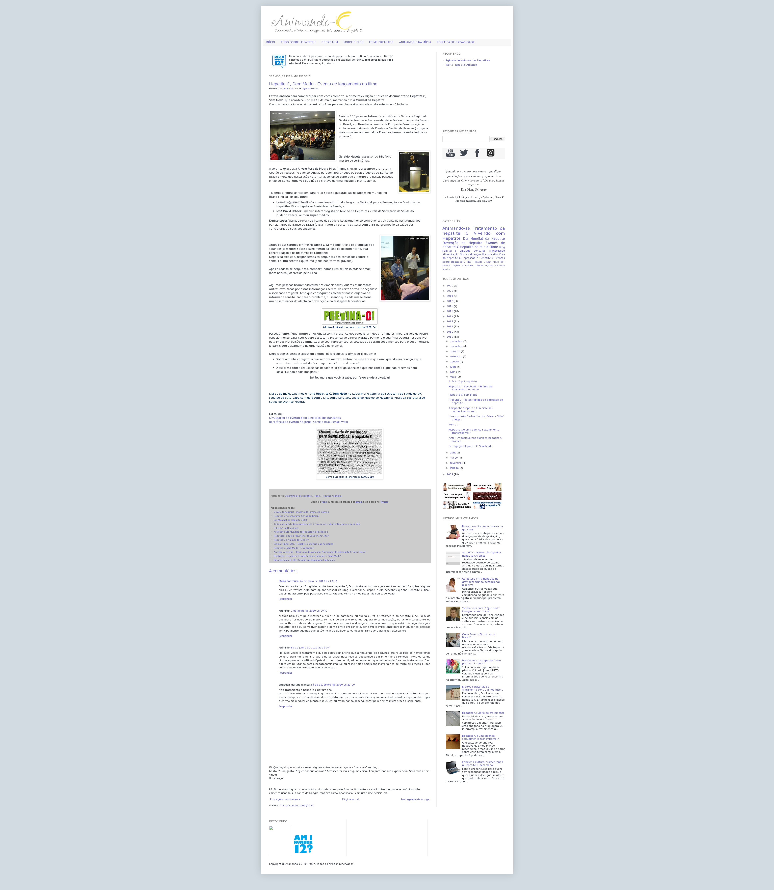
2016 (450, 306)
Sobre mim (330, 42)
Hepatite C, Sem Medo (463, 394)
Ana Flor (288, 88)
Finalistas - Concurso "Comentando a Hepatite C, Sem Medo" (307, 555)
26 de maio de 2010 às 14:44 (318, 581)
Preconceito (490, 254)
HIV (469, 261)
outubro (455, 351)
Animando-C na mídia (415, 42)
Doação (446, 265)
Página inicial (350, 799)
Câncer (479, 265)
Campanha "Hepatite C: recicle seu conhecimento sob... (471, 409)
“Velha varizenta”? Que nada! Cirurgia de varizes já (481, 609)
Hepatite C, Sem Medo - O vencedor (293, 547)
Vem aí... (454, 424)
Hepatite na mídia (331, 495)
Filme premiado (381, 42)
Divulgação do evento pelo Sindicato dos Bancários (305, 418)
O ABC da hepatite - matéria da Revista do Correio (301, 511)
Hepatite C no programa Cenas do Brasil (296, 515)
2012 (450, 326)
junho (454, 371)
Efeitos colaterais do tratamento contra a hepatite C (482, 688)
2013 (450, 321)
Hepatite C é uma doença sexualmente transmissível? (474, 431)
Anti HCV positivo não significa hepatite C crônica (475, 439)
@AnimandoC (311, 88)
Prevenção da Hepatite (462, 243)
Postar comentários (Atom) (297, 805)
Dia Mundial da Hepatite (298, 495)
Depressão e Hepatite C (477, 258)
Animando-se (456, 228)
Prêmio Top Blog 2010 (463, 381)
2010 (450, 336)
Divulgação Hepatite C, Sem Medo (470, 446)
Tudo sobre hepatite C (298, 42)
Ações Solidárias (463, 265)
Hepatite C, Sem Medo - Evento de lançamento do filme (471, 388)
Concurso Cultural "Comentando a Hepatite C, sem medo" (482, 763)
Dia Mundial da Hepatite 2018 (290, 519)
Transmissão (497, 250)
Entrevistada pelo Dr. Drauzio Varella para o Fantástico (304, 559)
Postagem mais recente (285, 799)
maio (453, 377)
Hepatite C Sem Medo (486, 261)
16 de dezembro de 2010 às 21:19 (333, 684)
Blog (502, 247)
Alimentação (450, 254)
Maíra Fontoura (289, 581)
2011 (450, 331)
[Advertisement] (473, 98)
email (359, 501)
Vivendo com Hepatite (473, 235)
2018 (450, 296)
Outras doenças (470, 254)
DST (502, 261)
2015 (450, 311)
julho (453, 366)
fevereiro (456, 463)
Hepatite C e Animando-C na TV (291, 539)
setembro (456, 356)
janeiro (455, 468)
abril (453, 452)
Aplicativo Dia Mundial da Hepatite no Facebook (301, 531)
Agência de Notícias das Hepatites (468, 60)
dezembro (456, 341)
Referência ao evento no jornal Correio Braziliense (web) (308, 422)
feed (324, 501)
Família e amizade (456, 250)
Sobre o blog (353, 42)
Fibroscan (500, 265)
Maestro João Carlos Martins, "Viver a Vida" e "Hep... (476, 418)
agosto (455, 361)
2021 (450, 285)
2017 (450, 301)
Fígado (489, 265)
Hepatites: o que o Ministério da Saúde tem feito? (301, 535)
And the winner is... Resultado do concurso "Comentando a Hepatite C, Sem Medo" (319, 551)
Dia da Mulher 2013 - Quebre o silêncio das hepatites (303, 543)
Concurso (480, 250)
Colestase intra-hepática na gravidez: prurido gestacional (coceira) (481, 582)
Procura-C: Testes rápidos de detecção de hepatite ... (476, 401)
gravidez (447, 269)
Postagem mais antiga (415, 799)
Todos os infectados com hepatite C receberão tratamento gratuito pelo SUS (317, 523)
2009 (450, 474)
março (454, 457)
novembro (456, 346)
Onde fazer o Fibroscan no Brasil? (479, 636)
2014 (450, 316)
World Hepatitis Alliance (461, 64)
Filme (317, 495)
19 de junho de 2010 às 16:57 (310, 647)
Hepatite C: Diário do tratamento (483, 713)
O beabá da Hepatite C (286, 527)
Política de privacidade (456, 42)
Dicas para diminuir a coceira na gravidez (482, 528)
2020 (450, 291)
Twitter (384, 501)
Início (270, 42)
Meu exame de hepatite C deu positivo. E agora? (481, 662)
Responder (285, 599)
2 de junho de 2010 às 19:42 (309, 610)
